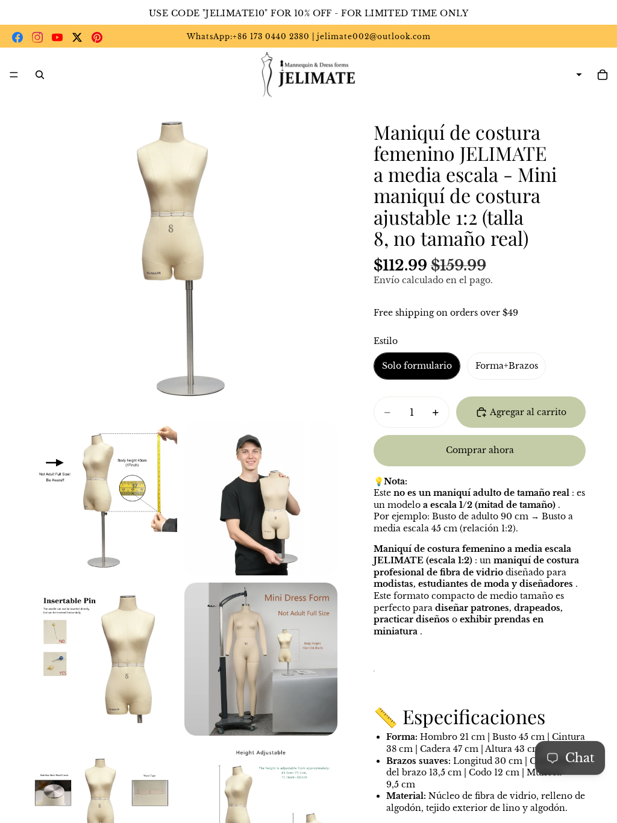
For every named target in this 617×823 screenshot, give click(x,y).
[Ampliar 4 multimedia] (100, 659)
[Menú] (14, 75)
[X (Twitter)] (77, 37)
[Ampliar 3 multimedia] (260, 498)
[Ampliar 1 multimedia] (180, 258)
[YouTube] (57, 37)
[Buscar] (40, 74)
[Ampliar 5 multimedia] (260, 659)
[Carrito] (602, 74)
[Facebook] (17, 37)
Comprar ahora (480, 450)
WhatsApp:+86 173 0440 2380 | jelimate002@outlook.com (309, 36)
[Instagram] (37, 37)
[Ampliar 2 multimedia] (100, 498)
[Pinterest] (97, 37)
